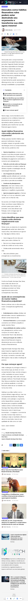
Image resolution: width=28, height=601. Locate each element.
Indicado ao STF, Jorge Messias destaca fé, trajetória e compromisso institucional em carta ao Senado (14, 522)
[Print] (13, 34)
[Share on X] (7, 34)
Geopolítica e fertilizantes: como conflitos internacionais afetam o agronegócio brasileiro (13, 496)
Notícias (4, 6)
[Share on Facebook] (5, 34)
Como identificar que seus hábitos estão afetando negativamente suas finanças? (13, 99)
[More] (16, 34)
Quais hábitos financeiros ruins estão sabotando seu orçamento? (12, 94)
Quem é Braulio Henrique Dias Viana (12, 439)
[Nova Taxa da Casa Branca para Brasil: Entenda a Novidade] (14, 460)
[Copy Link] (10, 34)
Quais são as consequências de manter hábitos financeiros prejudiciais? (12, 105)
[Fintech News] (11, 2)
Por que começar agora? (11, 110)
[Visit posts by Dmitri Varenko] (3, 30)
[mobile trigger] (3, 2)
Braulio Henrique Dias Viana (13, 433)
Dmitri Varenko (9, 30)
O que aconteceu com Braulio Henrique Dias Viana (13, 436)
